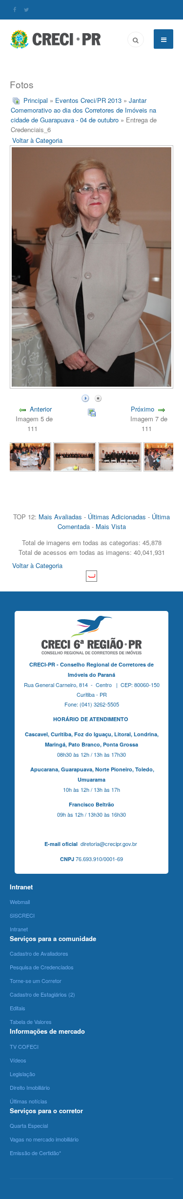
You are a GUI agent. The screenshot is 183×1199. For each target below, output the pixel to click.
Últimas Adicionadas (117, 516)
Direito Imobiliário (30, 1087)
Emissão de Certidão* (35, 1153)
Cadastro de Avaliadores (39, 953)
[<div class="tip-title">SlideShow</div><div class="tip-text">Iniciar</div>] (85, 397)
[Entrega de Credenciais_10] (74, 455)
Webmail (20, 901)
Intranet (19, 929)
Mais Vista (111, 526)
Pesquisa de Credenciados (42, 967)
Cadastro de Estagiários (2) (42, 994)
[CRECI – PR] (56, 39)
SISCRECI (22, 915)
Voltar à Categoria (37, 140)
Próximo (142, 408)
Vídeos (18, 1060)
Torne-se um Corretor (35, 980)
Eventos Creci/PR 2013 (88, 100)
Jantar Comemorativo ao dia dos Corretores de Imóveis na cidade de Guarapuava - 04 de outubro (83, 110)
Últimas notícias (28, 1101)
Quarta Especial (29, 1125)
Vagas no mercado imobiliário (44, 1139)
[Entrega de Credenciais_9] (119, 455)
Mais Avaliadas (60, 516)
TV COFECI (24, 1046)
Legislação (22, 1074)
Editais (17, 1008)
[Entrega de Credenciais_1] (29, 455)
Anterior (41, 408)
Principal (35, 100)
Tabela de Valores (31, 1021)
